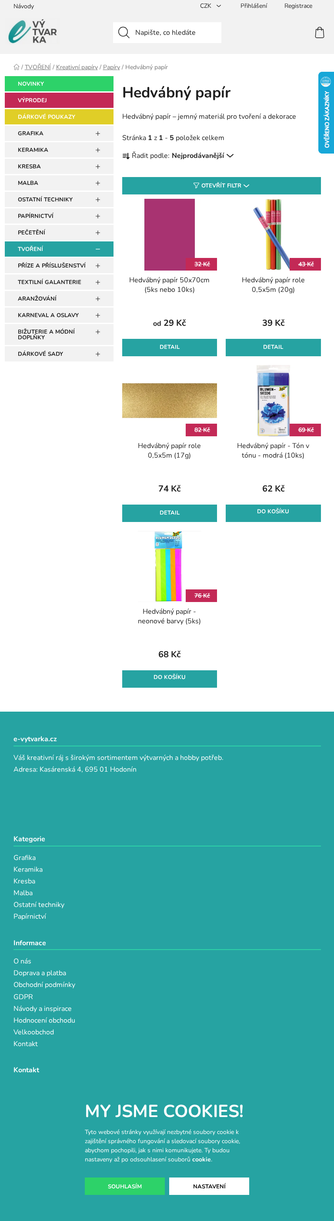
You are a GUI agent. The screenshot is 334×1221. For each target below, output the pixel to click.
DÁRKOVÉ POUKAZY (46, 117)
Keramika (28, 869)
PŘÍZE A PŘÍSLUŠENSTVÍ (52, 266)
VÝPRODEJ (32, 100)
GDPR (23, 997)
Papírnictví (29, 916)
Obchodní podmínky (44, 985)
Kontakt (25, 1044)
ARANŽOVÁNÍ (37, 299)
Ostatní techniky (38, 905)
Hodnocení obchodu (44, 1020)
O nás (22, 961)
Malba (23, 893)
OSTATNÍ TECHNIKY (45, 200)
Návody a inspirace (42, 1009)
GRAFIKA (30, 133)
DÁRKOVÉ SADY (40, 354)
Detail (170, 347)
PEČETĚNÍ (31, 233)
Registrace (298, 6)
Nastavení (209, 1187)
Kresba (24, 881)
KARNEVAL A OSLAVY (48, 315)
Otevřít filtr (221, 186)
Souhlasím (125, 1187)
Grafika (24, 858)
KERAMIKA (33, 150)
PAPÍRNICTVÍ (35, 216)
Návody (23, 6)
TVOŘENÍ (30, 249)
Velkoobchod (33, 1032)
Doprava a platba (39, 973)
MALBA (28, 183)
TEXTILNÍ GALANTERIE (49, 282)
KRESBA (29, 167)
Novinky (31, 84)
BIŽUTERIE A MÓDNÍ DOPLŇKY (46, 334)
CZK (206, 6)
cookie (201, 1159)
